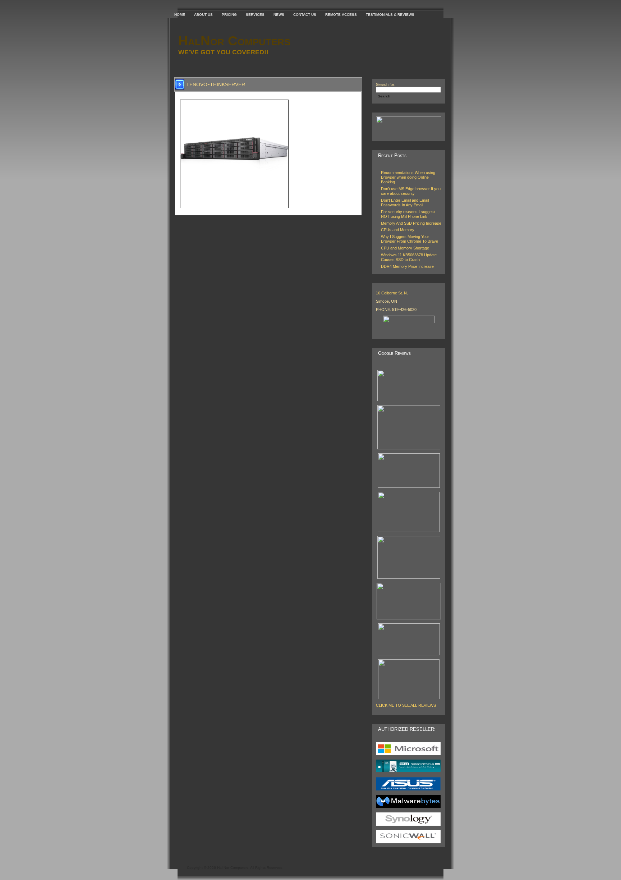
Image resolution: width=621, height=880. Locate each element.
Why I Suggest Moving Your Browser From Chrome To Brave (409, 238)
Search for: (385, 84)
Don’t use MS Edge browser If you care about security (411, 191)
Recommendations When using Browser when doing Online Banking (408, 177)
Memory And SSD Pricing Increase (411, 223)
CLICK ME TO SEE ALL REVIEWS (406, 705)
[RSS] (181, 866)
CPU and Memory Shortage (405, 248)
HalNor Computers (234, 40)
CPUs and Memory (397, 230)
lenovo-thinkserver (216, 84)
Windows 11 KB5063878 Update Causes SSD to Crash (409, 257)
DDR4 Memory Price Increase (407, 266)
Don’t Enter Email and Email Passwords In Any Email (405, 202)
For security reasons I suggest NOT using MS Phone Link (408, 214)
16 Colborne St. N (391, 293)
